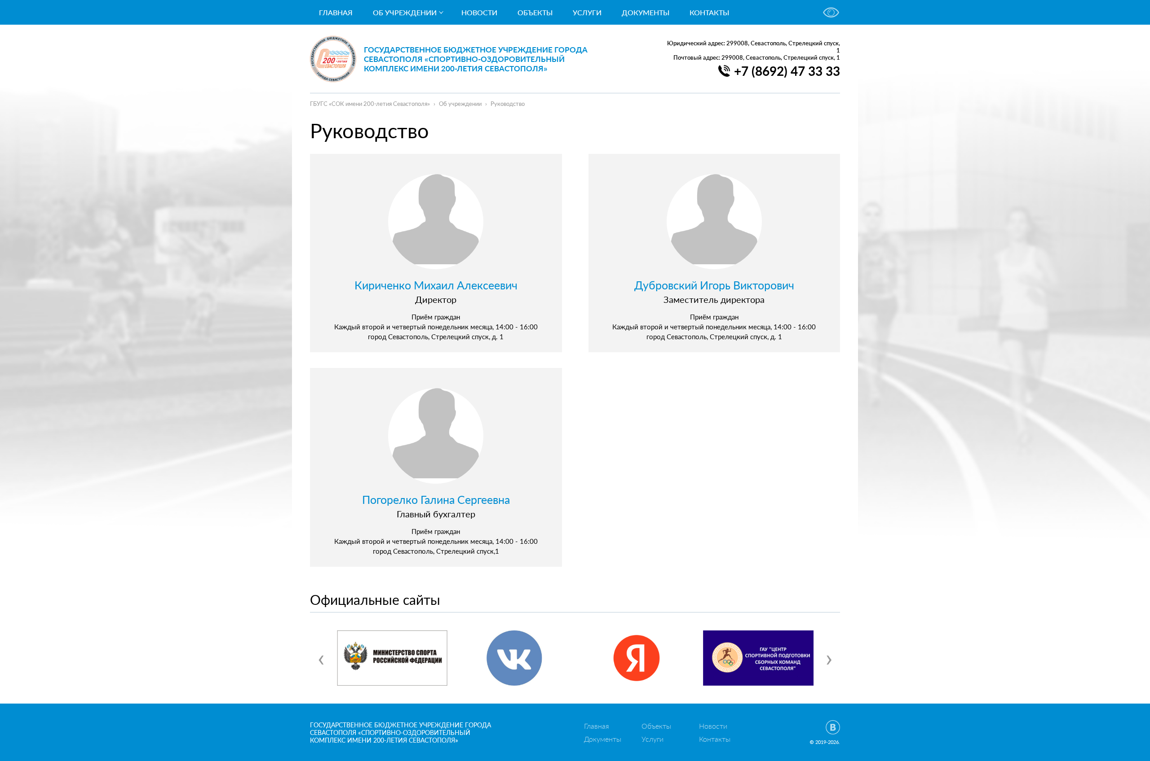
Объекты (535, 12)
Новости (479, 12)
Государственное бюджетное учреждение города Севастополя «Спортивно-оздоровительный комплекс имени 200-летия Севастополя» (476, 59)
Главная (336, 12)
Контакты (709, 12)
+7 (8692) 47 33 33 (787, 71)
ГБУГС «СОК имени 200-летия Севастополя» (370, 103)
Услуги (587, 12)
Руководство (508, 103)
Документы (645, 12)
